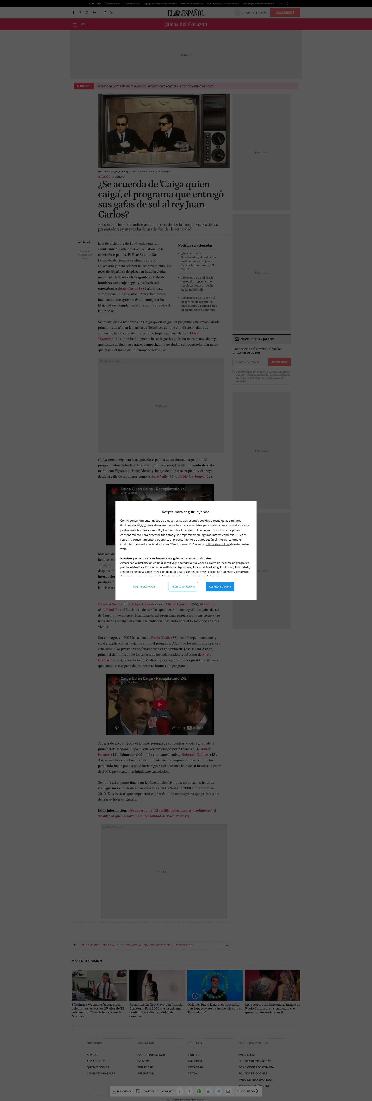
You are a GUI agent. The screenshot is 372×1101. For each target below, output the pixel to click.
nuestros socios (177, 520)
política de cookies (217, 544)
